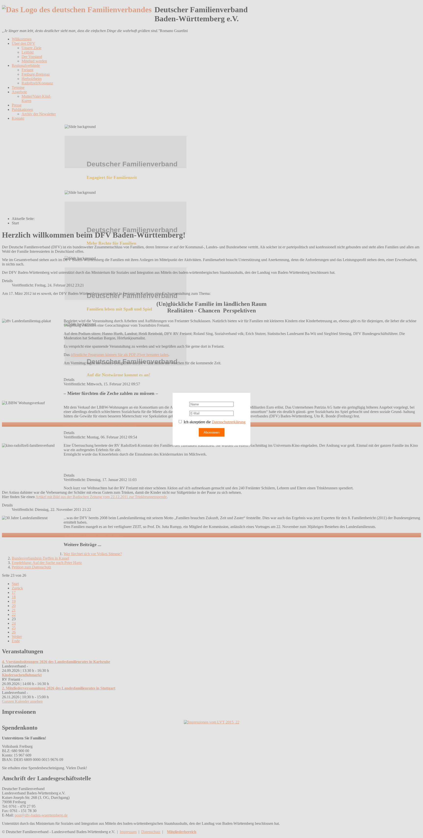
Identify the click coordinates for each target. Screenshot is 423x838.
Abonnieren (212, 432)
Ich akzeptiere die (214, 422)
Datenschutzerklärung (229, 422)
